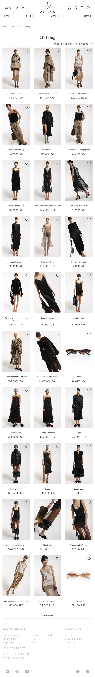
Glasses (79, 377)
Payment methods (42, 635)
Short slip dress (78, 318)
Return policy (10, 638)
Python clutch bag (78, 262)
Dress (47, 489)
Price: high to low (84, 43)
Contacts (70, 642)
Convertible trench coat (47, 93)
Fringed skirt (16, 433)
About (68, 635)
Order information (12, 635)
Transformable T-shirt (78, 545)
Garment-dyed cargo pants (79, 150)
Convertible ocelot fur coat (16, 377)
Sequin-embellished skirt (79, 93)
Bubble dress (16, 262)
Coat (79, 433)
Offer (35, 642)
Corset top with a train (79, 206)
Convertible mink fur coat (47, 377)
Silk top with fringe (47, 433)
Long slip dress (47, 318)
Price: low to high (63, 43)
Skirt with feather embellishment (16, 601)
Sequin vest (78, 489)
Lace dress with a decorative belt (47, 206)
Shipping (7, 642)
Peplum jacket (16, 93)
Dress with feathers (16, 206)
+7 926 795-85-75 (13, 648)
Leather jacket (16, 489)
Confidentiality (73, 638)
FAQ (34, 638)
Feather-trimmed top (16, 150)
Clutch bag (47, 545)
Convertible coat (47, 150)
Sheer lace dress (47, 262)
